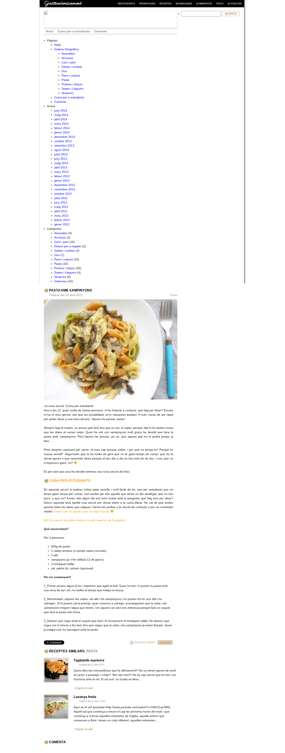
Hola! (49, 31)
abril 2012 (60, 211)
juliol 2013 (61, 154)
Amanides (68, 53)
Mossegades (184, 3)
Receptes (165, 3)
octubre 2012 (63, 193)
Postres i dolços (72, 84)
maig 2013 (61, 163)
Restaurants (126, 3)
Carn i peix (69, 62)
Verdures (67, 93)
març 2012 (61, 215)
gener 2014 (61, 132)
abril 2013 (60, 167)
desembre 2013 (64, 136)
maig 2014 (61, 115)
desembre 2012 (64, 185)
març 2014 (61, 123)
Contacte (100, 31)
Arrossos (67, 58)
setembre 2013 (64, 145)
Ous (64, 71)
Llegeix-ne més (84, 688)
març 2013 (61, 171)
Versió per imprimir (145, 642)
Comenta (165, 642)
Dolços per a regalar (67, 246)
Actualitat (235, 3)
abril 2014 (60, 119)
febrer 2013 (62, 176)
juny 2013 (60, 158)
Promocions (147, 3)
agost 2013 (61, 150)
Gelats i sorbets (72, 66)
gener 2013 (61, 180)
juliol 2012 (61, 198)
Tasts (219, 3)
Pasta (65, 80)
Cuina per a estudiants (74, 31)
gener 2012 (61, 224)
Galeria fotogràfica (66, 49)
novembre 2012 (64, 189)
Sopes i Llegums (72, 88)
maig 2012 (61, 206)
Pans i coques (71, 75)
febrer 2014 (62, 128)
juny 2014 (60, 110)
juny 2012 (60, 202)
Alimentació (204, 3)
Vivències (60, 281)
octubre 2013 (63, 141)
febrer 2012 (62, 220)
